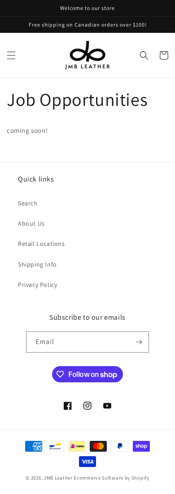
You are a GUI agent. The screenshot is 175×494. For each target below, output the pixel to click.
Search (28, 203)
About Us (31, 223)
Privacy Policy (37, 285)
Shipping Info (37, 264)
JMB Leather (58, 478)
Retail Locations (41, 244)
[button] (11, 55)
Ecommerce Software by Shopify (111, 478)
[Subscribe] (139, 342)
